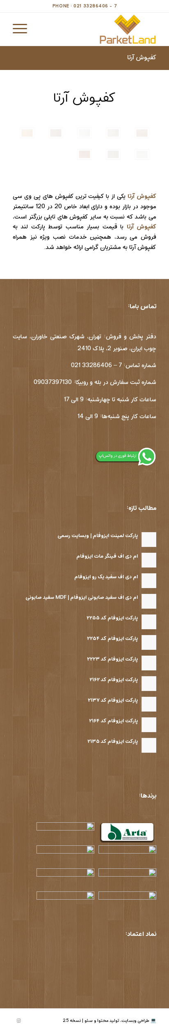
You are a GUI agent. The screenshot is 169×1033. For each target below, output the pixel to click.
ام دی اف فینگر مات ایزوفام (107, 556)
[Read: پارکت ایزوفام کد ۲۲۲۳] (149, 663)
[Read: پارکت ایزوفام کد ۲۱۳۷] (149, 704)
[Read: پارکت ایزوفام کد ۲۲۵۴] (149, 642)
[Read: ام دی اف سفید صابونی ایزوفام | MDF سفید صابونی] (149, 601)
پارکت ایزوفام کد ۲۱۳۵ (112, 741)
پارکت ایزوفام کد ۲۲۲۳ (112, 659)
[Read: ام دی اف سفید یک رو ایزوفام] (149, 580)
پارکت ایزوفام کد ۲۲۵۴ (112, 638)
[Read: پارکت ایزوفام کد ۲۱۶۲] (149, 683)
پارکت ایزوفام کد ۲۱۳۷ (113, 700)
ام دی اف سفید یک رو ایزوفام (106, 576)
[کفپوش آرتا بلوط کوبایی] (27, 133)
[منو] (22, 29)
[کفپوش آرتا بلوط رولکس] (113, 154)
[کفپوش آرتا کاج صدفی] (84, 133)
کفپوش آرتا (141, 57)
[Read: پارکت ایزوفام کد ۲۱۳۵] (149, 745)
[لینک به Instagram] (19, 1021)
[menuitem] (22, 29)
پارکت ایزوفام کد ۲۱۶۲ (113, 679)
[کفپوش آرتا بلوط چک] (84, 154)
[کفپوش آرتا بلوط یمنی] (142, 133)
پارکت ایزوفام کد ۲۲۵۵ (112, 618)
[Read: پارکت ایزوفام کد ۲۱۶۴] (149, 724)
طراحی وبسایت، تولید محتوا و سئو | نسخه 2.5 (106, 1020)
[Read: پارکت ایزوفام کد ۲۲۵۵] (149, 621)
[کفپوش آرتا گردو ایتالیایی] (113, 133)
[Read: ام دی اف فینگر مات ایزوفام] (149, 560)
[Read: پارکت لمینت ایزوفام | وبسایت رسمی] (149, 539)
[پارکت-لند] (98, 29)
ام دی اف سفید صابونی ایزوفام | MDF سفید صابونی (81, 597)
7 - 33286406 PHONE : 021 (84, 6)
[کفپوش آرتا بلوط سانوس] (55, 133)
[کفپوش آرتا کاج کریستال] (142, 154)
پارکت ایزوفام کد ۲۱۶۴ (113, 721)
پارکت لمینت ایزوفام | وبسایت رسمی (97, 535)
